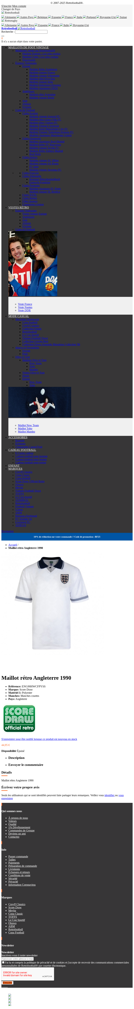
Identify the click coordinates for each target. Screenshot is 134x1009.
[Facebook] (2, 986)
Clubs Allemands (31, 176)
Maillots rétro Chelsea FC (43, 122)
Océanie (26, 107)
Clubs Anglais (30, 113)
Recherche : (7, 31)
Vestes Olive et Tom (33, 372)
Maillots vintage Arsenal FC (44, 116)
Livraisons (14, 869)
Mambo (33, 369)
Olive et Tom (22, 356)
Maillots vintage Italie (41, 81)
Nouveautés (28, 59)
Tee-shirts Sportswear (27, 319)
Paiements (14, 862)
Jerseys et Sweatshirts (27, 347)
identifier (110, 795)
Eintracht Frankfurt (39, 182)
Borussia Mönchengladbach (44, 179)
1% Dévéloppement (19, 827)
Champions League (33, 204)
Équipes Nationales (26, 63)
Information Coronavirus (22, 884)
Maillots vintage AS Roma (43, 163)
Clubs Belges (29, 198)
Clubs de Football (25, 110)
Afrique (26, 103)
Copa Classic (22, 475)
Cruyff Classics (30, 325)
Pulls (25, 353)
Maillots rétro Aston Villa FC (45, 119)
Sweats (26, 350)
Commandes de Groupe (21, 830)
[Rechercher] (2, 36)
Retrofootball (29, 331)
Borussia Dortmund (26, 515)
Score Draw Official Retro (29, 481)
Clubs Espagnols (31, 138)
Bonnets (19, 440)
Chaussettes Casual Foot (28, 446)
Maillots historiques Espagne (45, 85)
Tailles (12, 859)
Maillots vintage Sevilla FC (44, 147)
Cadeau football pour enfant (30, 462)
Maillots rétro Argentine (42, 94)
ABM (18, 512)
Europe (26, 66)
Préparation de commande (22, 865)
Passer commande (18, 856)
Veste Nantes (25, 307)
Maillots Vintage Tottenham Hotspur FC (51, 132)
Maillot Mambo (26, 431)
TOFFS (19, 493)
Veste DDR (24, 310)
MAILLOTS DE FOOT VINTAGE (28, 47)
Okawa (19, 484)
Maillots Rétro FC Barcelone (45, 144)
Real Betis (35, 154)
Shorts (25, 375)
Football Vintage (24, 506)
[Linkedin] (6, 986)
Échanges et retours (19, 872)
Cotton (19, 509)
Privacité (13, 881)
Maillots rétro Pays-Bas (42, 78)
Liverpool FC (22, 522)
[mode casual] (39, 416)
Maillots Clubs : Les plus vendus (40, 56)
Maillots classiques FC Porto (45, 188)
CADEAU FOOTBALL (22, 449)
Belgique (42, 17)
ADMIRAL (22, 500)
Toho (32, 366)
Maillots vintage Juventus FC (45, 169)
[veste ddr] (32, 295)
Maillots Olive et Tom (34, 360)
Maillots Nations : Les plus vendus (41, 53)
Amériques (28, 91)
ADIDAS (20, 525)
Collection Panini (31, 328)
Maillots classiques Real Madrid (46, 141)
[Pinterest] (7, 986)
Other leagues (30, 201)
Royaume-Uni (107, 17)
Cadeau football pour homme (31, 456)
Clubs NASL (29, 194)
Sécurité (12, 878)
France (69, 17)
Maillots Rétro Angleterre (43, 69)
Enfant (26, 378)
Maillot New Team (28, 425)
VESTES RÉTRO (18, 207)
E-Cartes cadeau (24, 453)
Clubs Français (30, 172)
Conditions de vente (19, 875)
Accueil (12, 544)
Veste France (25, 304)
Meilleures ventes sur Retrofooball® (35, 50)
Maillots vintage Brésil (41, 97)
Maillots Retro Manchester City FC (48, 128)
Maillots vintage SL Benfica (44, 191)
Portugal (91, 17)
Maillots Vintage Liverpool (44, 125)
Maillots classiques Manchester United (50, 135)
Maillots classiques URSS (43, 88)
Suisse (123, 17)
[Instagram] (5, 986)
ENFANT (14, 465)
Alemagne (10, 17)
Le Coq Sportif (30, 334)
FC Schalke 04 (23, 518)
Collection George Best (35, 341)
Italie (79, 17)
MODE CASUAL (18, 316)
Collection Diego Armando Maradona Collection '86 (51, 344)
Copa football (29, 322)
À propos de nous (18, 817)
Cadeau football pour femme (31, 459)
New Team (35, 363)
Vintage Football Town (35, 338)
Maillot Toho (25, 428)
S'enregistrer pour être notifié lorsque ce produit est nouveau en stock (39, 739)
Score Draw (15, 907)
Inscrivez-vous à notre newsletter (19, 955)
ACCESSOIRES (17, 437)
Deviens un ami (17, 833)
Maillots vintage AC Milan (44, 160)
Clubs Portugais (31, 185)
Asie (24, 100)
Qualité (12, 824)
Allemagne (10, 25)
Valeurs (12, 821)
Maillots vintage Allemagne (44, 75)
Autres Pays (27, 17)
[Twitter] (3, 986)
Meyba (19, 487)
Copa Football (16, 932)
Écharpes (20, 443)
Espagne (56, 17)
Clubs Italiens (29, 157)
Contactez (13, 836)
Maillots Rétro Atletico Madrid (46, 150)
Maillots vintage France (42, 72)
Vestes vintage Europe (34, 213)
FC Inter (34, 166)
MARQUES (15, 468)
